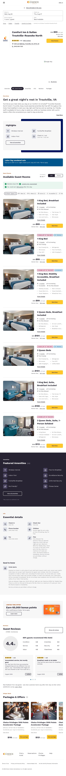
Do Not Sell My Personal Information (48, 763)
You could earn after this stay (19, 187)
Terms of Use (5, 763)
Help (50, 753)
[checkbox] (10, 193)
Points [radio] (59, 175)
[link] (14, 613)
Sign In (61, 2)
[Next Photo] (31, 209)
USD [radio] (51, 175)
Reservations (32, 753)
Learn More (18, 687)
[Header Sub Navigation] (4, 3)
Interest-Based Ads (32, 763)
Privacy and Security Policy (18, 763)
